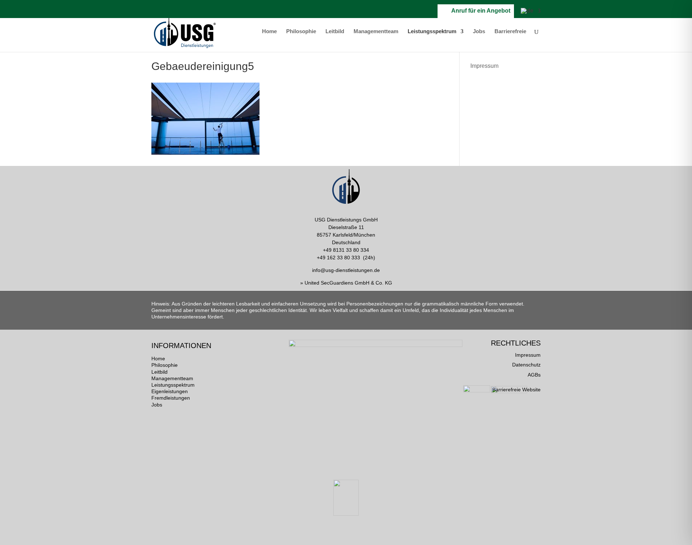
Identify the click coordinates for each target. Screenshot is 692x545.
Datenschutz (526, 365)
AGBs (534, 375)
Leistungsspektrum (432, 31)
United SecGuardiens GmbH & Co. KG (348, 283)
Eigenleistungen (169, 391)
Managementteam (376, 31)
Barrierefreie (510, 31)
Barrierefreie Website (516, 389)
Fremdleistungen (170, 398)
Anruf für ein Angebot (479, 11)
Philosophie (301, 31)
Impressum (484, 66)
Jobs (479, 31)
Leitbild (334, 31)
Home (269, 31)
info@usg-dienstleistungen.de (346, 270)
